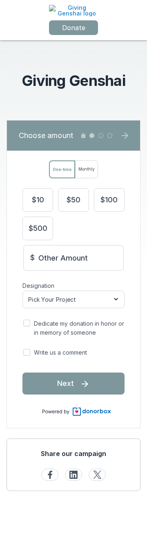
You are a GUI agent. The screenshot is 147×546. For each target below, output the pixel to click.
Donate (73, 28)
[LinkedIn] (73, 475)
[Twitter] (97, 475)
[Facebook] (49, 475)
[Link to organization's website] (73, 10)
